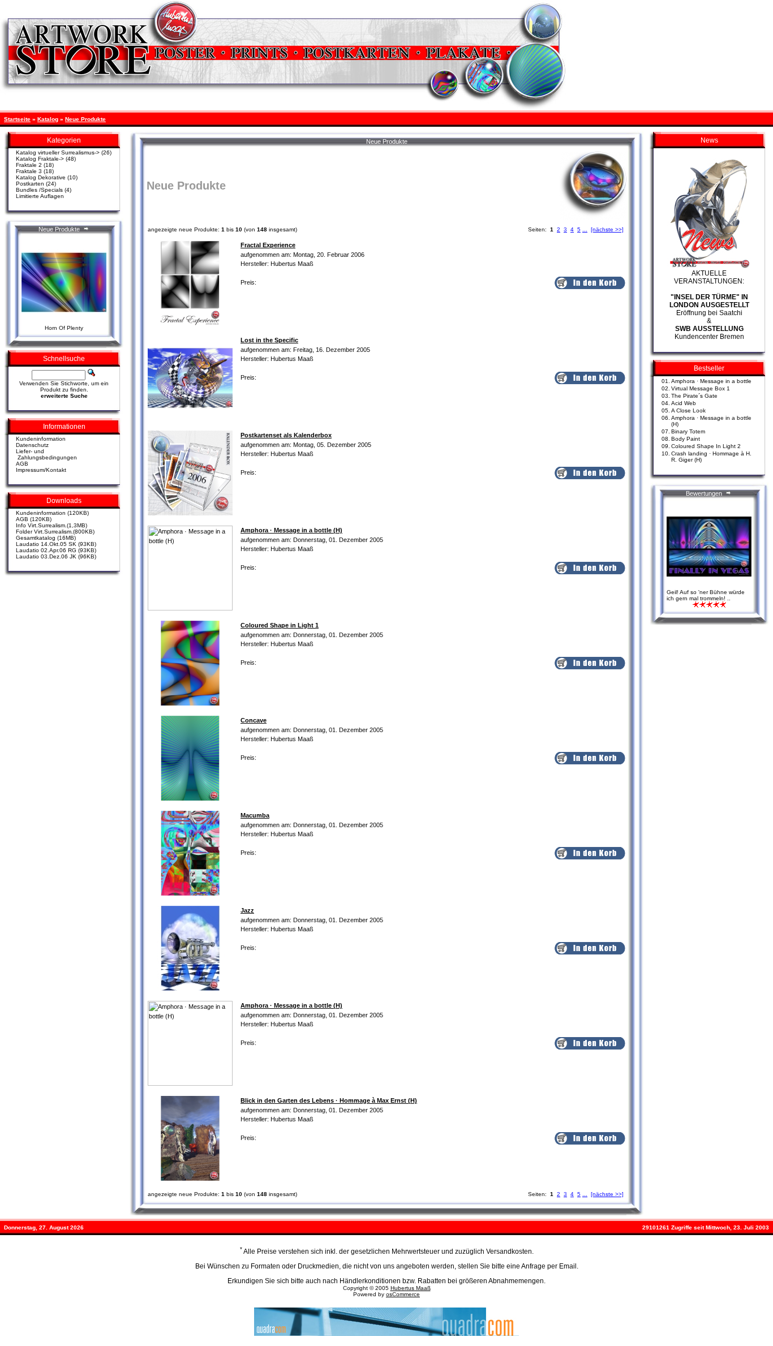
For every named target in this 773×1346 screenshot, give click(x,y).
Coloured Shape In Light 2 (706, 446)
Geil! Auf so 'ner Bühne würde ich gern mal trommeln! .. (706, 595)
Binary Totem (688, 431)
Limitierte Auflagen (40, 196)
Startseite (17, 119)
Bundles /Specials (39, 190)
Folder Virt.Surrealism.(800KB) (55, 531)
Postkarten (30, 183)
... (584, 229)
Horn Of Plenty (64, 328)
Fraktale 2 (29, 165)
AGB (22, 464)
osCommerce (403, 1294)
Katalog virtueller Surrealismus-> (58, 152)
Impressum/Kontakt (41, 470)
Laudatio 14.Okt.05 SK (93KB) (56, 544)
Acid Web (683, 403)
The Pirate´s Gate (694, 396)
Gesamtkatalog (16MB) (46, 538)
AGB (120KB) (33, 519)
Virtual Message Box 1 (700, 388)
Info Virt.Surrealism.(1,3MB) (51, 525)
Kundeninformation (41, 439)
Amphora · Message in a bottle (711, 381)
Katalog (47, 119)
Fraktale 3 (29, 171)
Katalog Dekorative (41, 177)
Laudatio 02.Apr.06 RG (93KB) (56, 550)
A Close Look (688, 410)
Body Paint (685, 439)
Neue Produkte (85, 119)
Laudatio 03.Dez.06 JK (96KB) (56, 556)
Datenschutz (32, 445)
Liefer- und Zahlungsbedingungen (46, 454)
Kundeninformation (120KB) (52, 513)
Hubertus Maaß (410, 1288)
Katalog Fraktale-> (40, 159)
